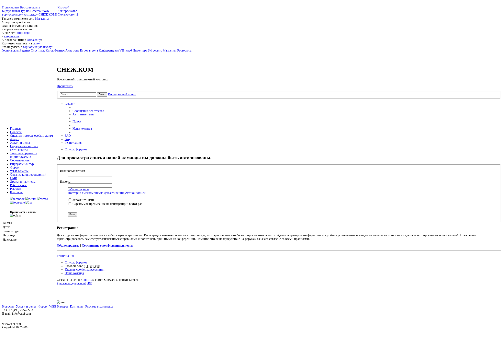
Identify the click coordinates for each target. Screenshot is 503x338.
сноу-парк (23, 32)
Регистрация (65, 255)
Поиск (102, 94)
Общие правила (68, 245)
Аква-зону (34, 39)
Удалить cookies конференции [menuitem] (85, 269)
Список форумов (76, 262)
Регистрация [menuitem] (73, 142)
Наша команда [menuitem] (82, 128)
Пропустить (65, 86)
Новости (16, 132)
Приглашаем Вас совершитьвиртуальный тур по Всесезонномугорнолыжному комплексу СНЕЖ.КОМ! (29, 11)
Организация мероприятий (28, 174)
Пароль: (65, 181)
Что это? (63, 7)
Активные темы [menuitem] (83, 114)
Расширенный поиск (122, 94)
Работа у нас (18, 185)
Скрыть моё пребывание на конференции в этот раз (107, 203)
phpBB (87, 279)
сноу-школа (11, 36)
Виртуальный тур (22, 164)
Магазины (42, 18)
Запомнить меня (83, 200)
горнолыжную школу (37, 47)
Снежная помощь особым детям (31, 135)
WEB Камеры (19, 171)
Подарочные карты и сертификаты (24, 148)
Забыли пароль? (78, 189)
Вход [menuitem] (68, 139)
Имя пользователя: (72, 170)
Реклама (15, 188)
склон (36, 43)
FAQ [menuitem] (68, 135)
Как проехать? (67, 11)
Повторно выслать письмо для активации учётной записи (107, 192)
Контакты (16, 192)
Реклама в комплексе (99, 306)
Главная (15, 128)
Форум (14, 167)
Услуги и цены (20, 142)
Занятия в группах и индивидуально (23, 155)
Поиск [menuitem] (77, 121)
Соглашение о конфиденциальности (107, 245)
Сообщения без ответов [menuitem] (88, 110)
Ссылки (70, 103)
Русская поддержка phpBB (74, 283)
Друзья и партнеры (23, 181)
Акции (14, 139)
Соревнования (19, 160)
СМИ (13, 178)
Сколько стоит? (68, 14)
